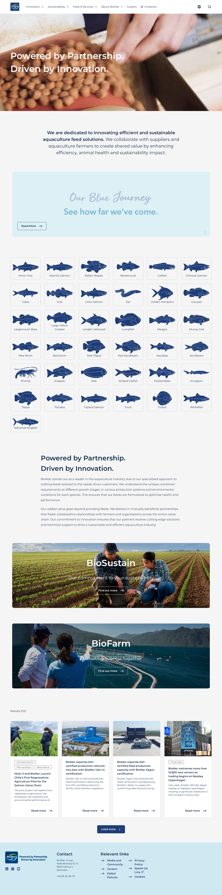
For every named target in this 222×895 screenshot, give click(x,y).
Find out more (107, 590)
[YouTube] (18, 868)
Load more (108, 829)
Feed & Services (83, 6)
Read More (28, 226)
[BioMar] (14, 7)
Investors (150, 6)
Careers (132, 6)
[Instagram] (12, 868)
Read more (38, 810)
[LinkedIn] (6, 868)
